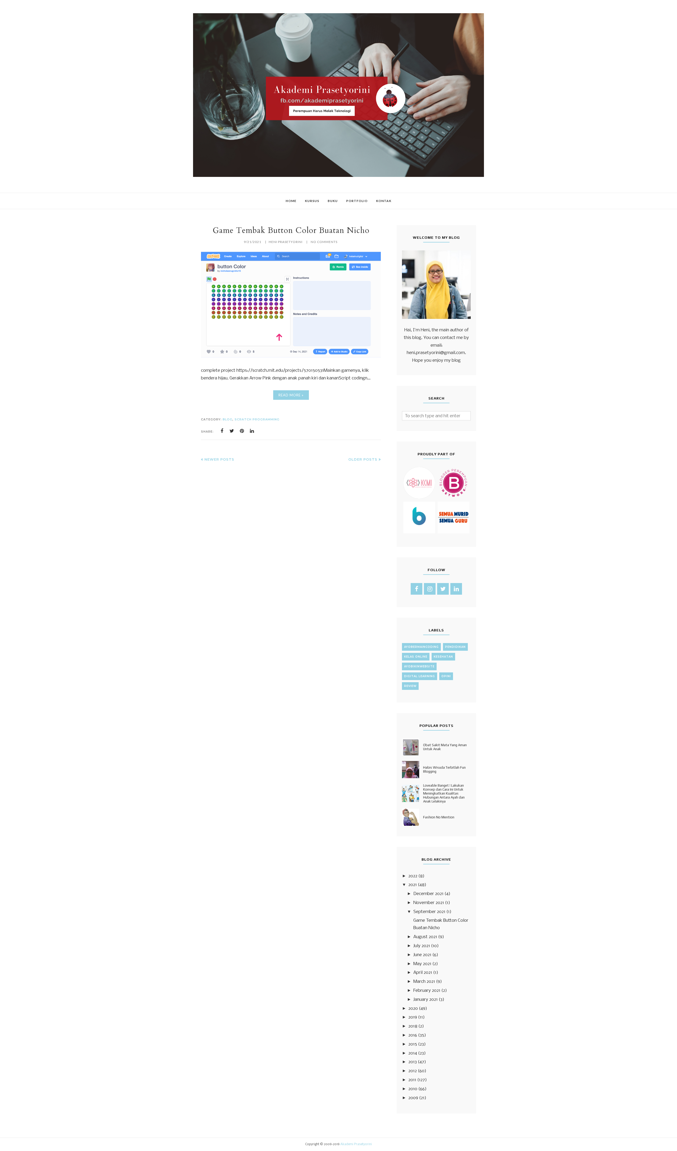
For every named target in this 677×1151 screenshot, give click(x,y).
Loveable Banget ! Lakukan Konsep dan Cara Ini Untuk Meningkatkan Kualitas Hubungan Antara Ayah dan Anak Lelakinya (444, 793)
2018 (412, 1026)
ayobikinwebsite (419, 666)
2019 (412, 1017)
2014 (412, 1053)
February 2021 (426, 990)
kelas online (415, 656)
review (410, 686)
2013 (412, 1062)
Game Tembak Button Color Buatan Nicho (291, 230)
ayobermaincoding (421, 647)
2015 (412, 1044)
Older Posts (362, 459)
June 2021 (422, 954)
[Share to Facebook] (222, 431)
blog (227, 419)
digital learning (419, 676)
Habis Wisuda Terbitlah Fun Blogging (444, 769)
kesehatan (443, 656)
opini (446, 676)
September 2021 (429, 911)
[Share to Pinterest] (242, 431)
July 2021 (421, 945)
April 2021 (422, 972)
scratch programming (257, 419)
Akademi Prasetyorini (356, 1144)
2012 (412, 1071)
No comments (324, 242)
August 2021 (425, 936)
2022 (412, 876)
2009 (413, 1097)
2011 (412, 1080)
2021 (412, 884)
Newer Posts (219, 459)
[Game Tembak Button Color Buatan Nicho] (291, 356)
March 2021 (424, 981)
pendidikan (455, 647)
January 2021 (425, 999)
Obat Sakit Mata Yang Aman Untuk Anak (445, 747)
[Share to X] (232, 431)
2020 (413, 1008)
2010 (412, 1089)
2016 (412, 1035)
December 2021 (428, 893)
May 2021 (422, 963)
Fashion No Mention (438, 817)
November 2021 (428, 902)
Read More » (291, 395)
